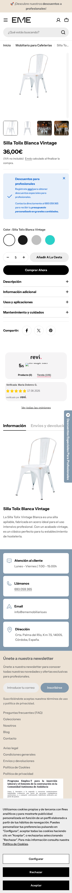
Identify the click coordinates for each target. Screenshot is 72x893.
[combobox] (36, 32)
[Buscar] (63, 32)
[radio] (9, 240)
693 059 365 (23, 589)
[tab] (25, 375)
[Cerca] (64, 178)
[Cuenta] (58, 20)
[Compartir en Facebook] (27, 330)
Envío (28, 158)
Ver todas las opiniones (36, 407)
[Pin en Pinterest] (51, 330)
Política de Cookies (15, 844)
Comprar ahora (36, 270)
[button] (68, 446)
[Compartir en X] (39, 330)
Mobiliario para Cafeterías (34, 45)
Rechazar (36, 872)
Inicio (7, 45)
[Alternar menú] (5, 20)
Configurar (36, 859)
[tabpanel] (36, 488)
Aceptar (36, 885)
